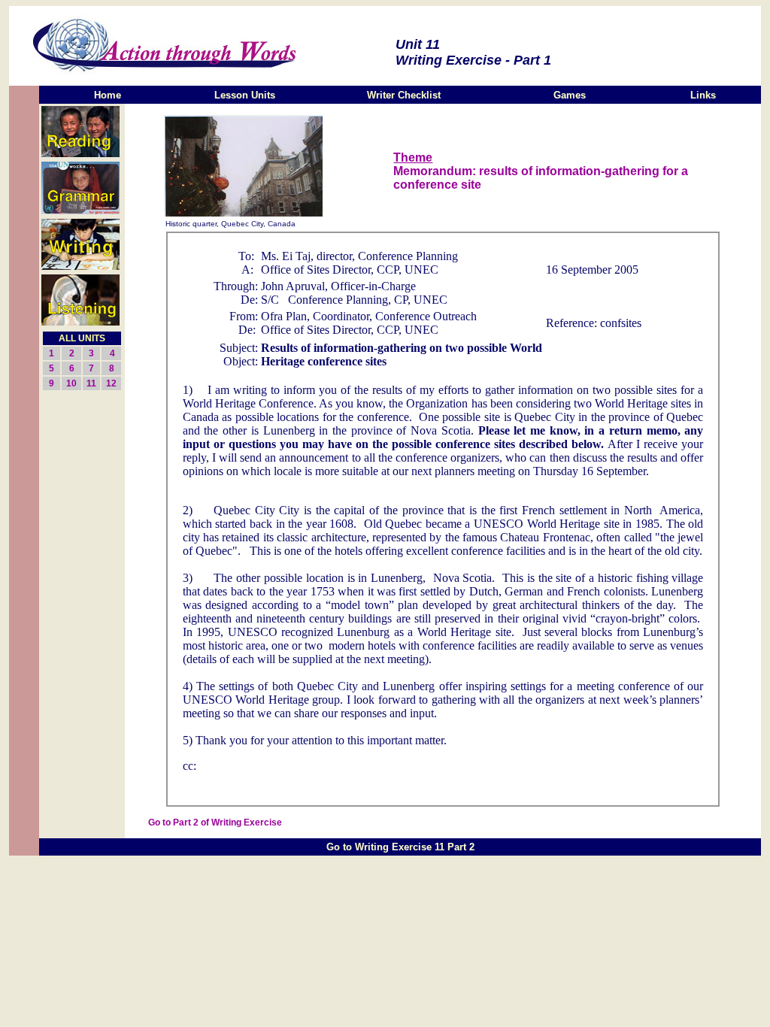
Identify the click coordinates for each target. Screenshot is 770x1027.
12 (111, 383)
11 (91, 383)
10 (71, 383)
